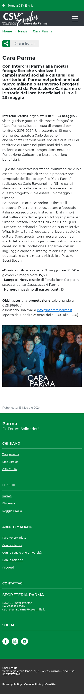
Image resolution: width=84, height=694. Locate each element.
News (22, 31)
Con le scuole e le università (22, 552)
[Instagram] (15, 642)
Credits (50, 684)
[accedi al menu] (75, 19)
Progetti (8, 567)
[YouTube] (24, 642)
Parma (7, 496)
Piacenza (8, 503)
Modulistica (10, 462)
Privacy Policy (12, 684)
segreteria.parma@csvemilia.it (23, 609)
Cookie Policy (33, 684)
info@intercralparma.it (54, 310)
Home (7, 31)
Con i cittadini (12, 545)
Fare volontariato (14, 537)
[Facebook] (5, 642)
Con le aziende (12, 560)
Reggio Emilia (12, 511)
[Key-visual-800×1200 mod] (42, 356)
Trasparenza (10, 454)
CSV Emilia (9, 469)
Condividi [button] (24, 43)
